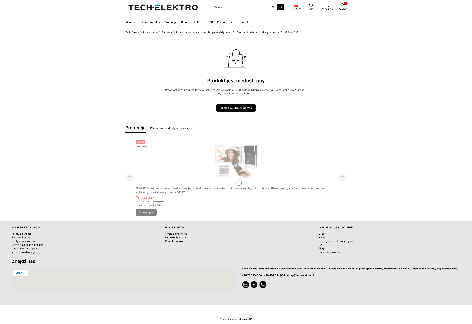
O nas (322, 233)
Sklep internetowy (235, 319)
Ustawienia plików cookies (28, 244)
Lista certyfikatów (329, 252)
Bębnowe (167, 32)
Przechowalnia (174, 241)
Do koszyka (146, 212)
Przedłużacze (150, 32)
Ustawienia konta (175, 237)
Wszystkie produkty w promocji (170, 128)
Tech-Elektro (132, 32)
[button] (280, 7)
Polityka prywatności (24, 241)
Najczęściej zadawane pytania (337, 241)
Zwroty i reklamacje (23, 252)
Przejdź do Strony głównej (236, 107)
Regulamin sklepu (22, 237)
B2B (321, 244)
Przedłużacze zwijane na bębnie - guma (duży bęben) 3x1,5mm (209, 32)
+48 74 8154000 (252, 275)
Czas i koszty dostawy (25, 248)
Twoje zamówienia (176, 233)
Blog (321, 248)
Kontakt (323, 237)
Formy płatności (21, 233)
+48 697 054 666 (274, 275)
